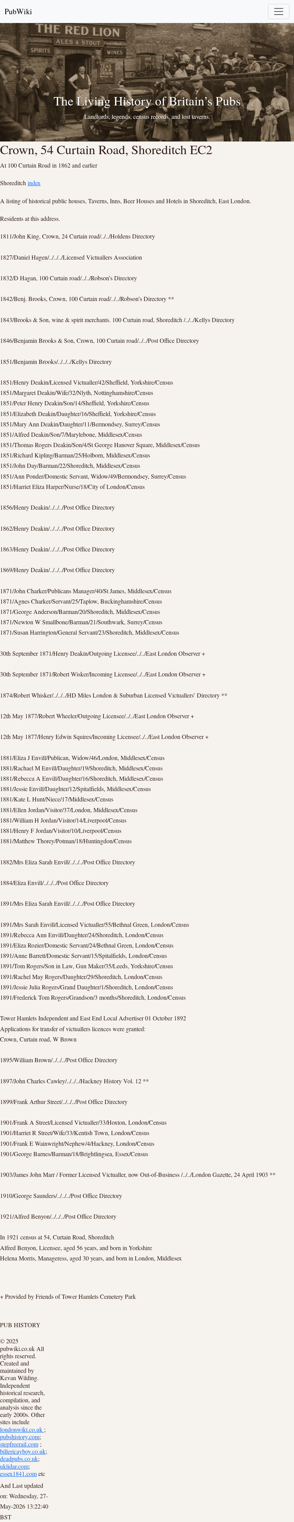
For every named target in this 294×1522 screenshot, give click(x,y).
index (34, 183)
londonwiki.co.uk (22, 1429)
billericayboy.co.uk (23, 1451)
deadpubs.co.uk (19, 1459)
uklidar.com (14, 1466)
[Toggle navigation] (278, 11)
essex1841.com (18, 1473)
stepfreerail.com (19, 1444)
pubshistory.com (19, 1437)
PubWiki (18, 11)
